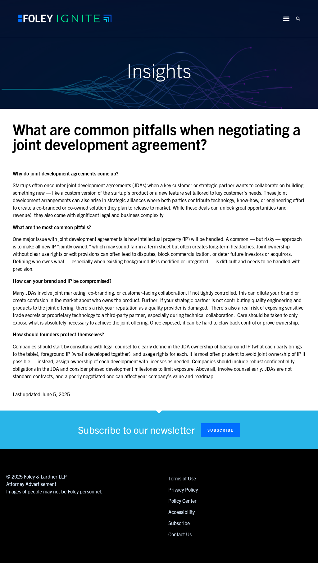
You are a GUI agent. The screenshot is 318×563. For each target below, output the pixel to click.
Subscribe (179, 523)
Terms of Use (182, 478)
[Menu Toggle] (286, 18)
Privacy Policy (183, 489)
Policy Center (182, 500)
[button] (298, 18)
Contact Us (180, 534)
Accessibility (181, 512)
